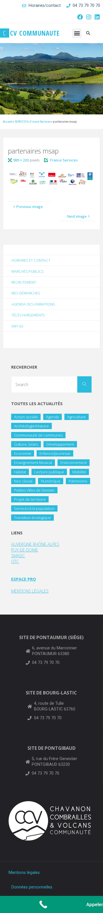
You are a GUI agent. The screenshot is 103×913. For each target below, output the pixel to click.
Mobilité (79, 471)
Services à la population (34, 508)
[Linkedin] (97, 17)
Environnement (73, 462)
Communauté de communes (38, 435)
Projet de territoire (30, 499)
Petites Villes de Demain (34, 490)
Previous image (29, 206)
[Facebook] (80, 17)
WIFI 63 (17, 326)
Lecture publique (49, 471)
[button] (77, 33)
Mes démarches (25, 293)
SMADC (18, 555)
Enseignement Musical (33, 462)
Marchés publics (27, 271)
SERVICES (21, 122)
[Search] (84, 384)
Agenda (52, 416)
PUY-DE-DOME (24, 550)
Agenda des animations (33, 304)
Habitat (20, 471)
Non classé (23, 481)
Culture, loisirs (26, 444)
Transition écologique (32, 517)
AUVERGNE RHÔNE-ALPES (35, 544)
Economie (22, 453)
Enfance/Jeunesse (54, 453)
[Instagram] (89, 17)
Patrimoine (78, 481)
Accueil (7, 122)
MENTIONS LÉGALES (30, 591)
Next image (77, 216)
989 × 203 (21, 160)
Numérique (50, 481)
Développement (60, 444)
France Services (40, 122)
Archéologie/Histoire (31, 426)
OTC (15, 561)
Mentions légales (24, 872)
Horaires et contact (30, 260)
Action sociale (26, 416)
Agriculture (76, 416)
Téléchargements (28, 315)
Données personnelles (31, 887)
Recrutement (23, 282)
